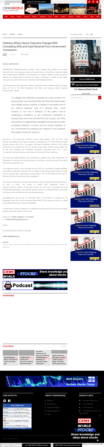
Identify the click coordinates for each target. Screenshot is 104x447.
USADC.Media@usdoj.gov (11, 236)
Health (63, 16)
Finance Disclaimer (53, 411)
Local (85, 16)
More (98, 16)
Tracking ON (23, 428)
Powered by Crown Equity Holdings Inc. (18, 2)
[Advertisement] (40, 261)
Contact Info (86, 395)
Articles (12, 34)
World (19, 16)
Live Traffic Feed (17, 405)
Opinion (70, 16)
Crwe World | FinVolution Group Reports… (14, 413)
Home (6, 16)
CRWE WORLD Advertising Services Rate (68, 445)
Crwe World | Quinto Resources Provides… (15, 426)
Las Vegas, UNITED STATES (10, 10)
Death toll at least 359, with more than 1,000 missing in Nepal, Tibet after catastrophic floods (59, 359)
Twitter (14, 217)
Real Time (16, 428)
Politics (26, 16)
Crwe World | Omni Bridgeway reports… (14, 410)
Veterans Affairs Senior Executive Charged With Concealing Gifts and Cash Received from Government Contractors (34, 46)
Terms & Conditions (53, 407)
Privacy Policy (51, 404)
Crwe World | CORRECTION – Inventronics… (19, 421)
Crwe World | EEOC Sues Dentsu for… (17, 417)
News (12, 16)
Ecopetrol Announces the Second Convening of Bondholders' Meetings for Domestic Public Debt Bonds (42, 357)
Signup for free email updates (36, 2)
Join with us (10, 395)
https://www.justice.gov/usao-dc (17, 219)
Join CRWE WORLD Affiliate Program (36, 445)
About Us (50, 400)
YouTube (30, 217)
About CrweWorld (55, 395)
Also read (8, 346)
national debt (86, 93)
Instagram (20, 217)
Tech (49, 16)
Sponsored (8, 295)
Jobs (91, 16)
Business (42, 16)
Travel (78, 16)
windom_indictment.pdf (10, 64)
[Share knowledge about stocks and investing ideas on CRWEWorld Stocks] (40, 274)
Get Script (11, 428)
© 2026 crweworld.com (10, 439)
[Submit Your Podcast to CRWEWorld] (40, 285)
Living (56, 16)
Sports (34, 16)
